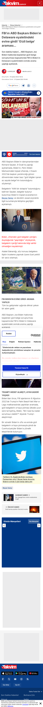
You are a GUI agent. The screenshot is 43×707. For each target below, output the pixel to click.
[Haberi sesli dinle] (9, 154)
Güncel (4, 699)
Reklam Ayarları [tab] (24, 342)
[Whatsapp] (28, 85)
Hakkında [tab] (37, 342)
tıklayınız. (10, 706)
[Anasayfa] (40, 3)
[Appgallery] (33, 673)
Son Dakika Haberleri (10, 695)
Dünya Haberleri (15, 25)
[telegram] (23, 85)
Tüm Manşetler (34, 521)
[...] (34, 85)
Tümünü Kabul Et (21, 368)
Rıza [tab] (4, 342)
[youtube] (15, 679)
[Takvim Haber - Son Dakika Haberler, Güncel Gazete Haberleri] (13, 3)
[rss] (27, 679)
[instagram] (21, 679)
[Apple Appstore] (7, 673)
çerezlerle (25, 704)
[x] (9, 679)
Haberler (4, 25)
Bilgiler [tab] (12, 342)
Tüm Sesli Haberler (34, 154)
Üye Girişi (6, 685)
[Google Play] (21, 673)
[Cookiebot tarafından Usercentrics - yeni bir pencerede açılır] (30, 335)
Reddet (9, 334)
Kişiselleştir (20, 374)
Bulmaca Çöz (29, 695)
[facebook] (3, 679)
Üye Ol (17, 685)
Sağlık (26, 699)
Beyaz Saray (7, 198)
